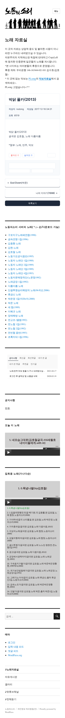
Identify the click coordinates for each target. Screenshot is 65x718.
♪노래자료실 (12, 669)
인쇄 (51, 155)
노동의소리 (10, 709)
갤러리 (8, 684)
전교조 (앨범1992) (17, 319)
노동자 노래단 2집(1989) (21, 264)
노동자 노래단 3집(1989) (21, 268)
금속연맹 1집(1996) (18, 239)
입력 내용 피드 (16, 646)
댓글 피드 (13, 650)
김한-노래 (13, 247)
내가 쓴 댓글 (14, 364)
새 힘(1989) (14, 307)
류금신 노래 (14, 294)
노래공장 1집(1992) (18, 281)
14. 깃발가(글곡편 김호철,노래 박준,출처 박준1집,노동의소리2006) (32, 592)
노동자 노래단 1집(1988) (21, 260)
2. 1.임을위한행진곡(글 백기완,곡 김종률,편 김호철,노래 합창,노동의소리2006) (32, 514)
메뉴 (56, 11)
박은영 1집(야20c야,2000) (21, 298)
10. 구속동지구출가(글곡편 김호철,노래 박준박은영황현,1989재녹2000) (32, 565)
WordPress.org (15, 655)
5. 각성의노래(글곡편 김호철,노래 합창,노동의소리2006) (30, 532)
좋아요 (15, 155)
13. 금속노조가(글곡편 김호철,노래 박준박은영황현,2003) (30, 586)
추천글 (25, 364)
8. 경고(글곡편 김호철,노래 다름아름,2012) (26, 552)
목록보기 (32, 203)
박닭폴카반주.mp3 (19, 171)
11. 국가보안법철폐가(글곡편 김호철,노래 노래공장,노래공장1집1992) (32, 572)
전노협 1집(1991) (17, 324)
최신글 (22, 357)
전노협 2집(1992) (17, 328)
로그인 (11, 642)
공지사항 (13, 357)
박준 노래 (13, 302)
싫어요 (28, 155)
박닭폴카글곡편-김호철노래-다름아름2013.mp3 (32, 166)
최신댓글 (32, 357)
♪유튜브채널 (12, 691)
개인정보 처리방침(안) (27, 709)
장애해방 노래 (15, 315)
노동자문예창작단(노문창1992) (24, 277)
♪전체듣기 (10, 699)
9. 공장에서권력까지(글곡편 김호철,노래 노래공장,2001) (29, 558)
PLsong (32, 78)
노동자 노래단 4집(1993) (21, 273)
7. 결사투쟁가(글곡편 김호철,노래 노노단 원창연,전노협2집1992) (32, 546)
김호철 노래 (14, 251)
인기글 (34, 364)
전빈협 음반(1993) (17, 332)
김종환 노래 (14, 243)
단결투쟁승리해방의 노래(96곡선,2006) (28, 290)
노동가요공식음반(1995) (21, 256)
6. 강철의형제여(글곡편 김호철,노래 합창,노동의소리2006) (31, 539)
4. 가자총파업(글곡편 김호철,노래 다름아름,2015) (30, 527)
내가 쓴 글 (42, 357)
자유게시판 (11, 677)
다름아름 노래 (15, 285)
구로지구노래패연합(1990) (22, 235)
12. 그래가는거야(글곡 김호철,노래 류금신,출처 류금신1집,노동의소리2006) (31, 579)
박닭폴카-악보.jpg (42, 171)
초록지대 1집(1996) (18, 336)
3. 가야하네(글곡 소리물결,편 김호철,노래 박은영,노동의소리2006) (32, 521)
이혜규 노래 (14, 311)
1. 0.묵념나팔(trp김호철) (18, 508)
